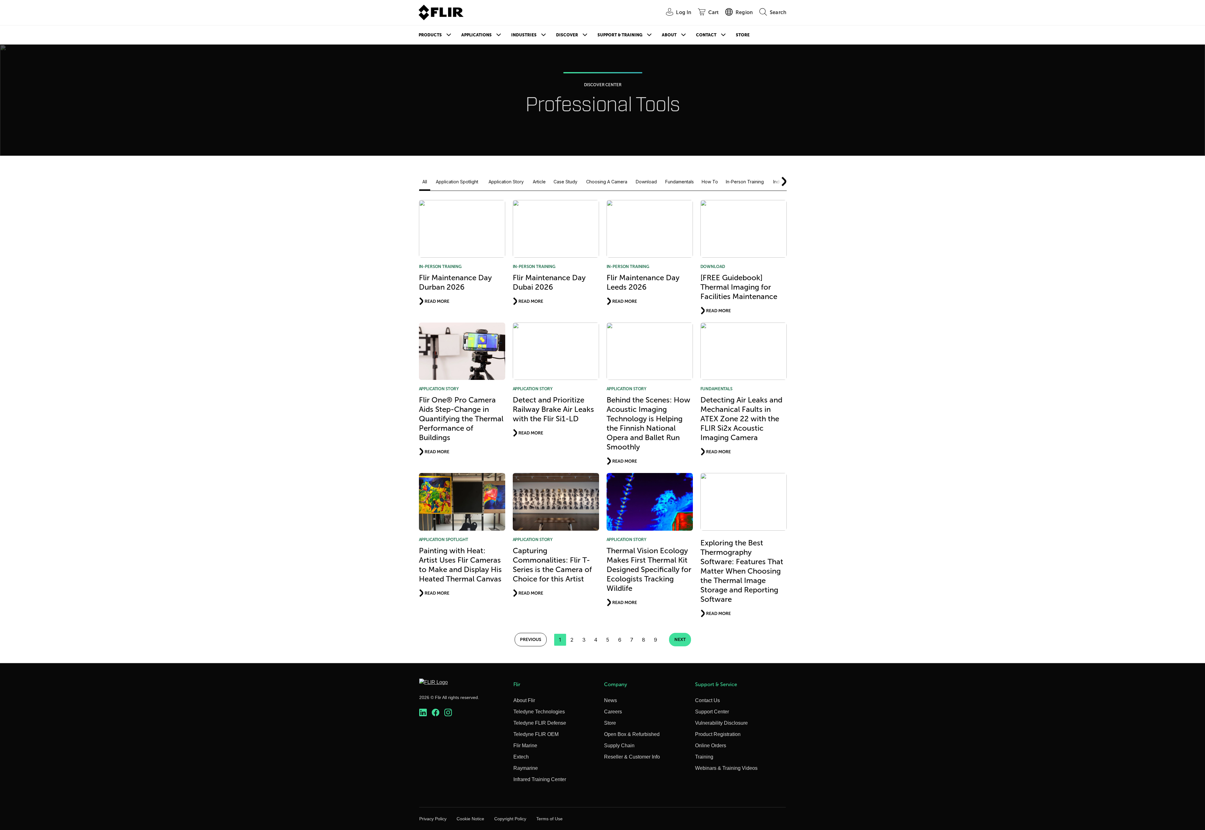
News (610, 700)
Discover (567, 35)
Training (704, 756)
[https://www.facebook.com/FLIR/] (435, 713)
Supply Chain (619, 745)
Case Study (565, 181)
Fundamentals (679, 181)
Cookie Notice (470, 818)
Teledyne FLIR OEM (536, 734)
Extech (521, 756)
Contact (706, 35)
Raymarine (525, 768)
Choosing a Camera (606, 181)
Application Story (506, 181)
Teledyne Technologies (539, 711)
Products (430, 35)
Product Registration (718, 734)
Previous (530, 639)
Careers (613, 711)
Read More (437, 301)
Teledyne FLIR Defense (539, 723)
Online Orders (710, 745)
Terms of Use (549, 818)
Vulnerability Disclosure (721, 723)
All (424, 181)
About (669, 35)
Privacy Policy (433, 818)
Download (646, 181)
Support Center (712, 711)
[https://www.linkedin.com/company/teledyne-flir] (423, 713)
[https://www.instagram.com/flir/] (448, 713)
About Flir (524, 700)
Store (743, 35)
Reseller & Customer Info (632, 756)
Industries (524, 35)
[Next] (780, 181)
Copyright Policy (510, 818)
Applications (476, 35)
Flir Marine (525, 745)
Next (680, 639)
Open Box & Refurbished (632, 734)
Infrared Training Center (539, 779)
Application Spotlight (457, 181)
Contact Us (707, 700)
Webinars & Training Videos (726, 768)
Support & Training (619, 35)
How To (710, 181)
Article (539, 181)
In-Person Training (745, 181)
